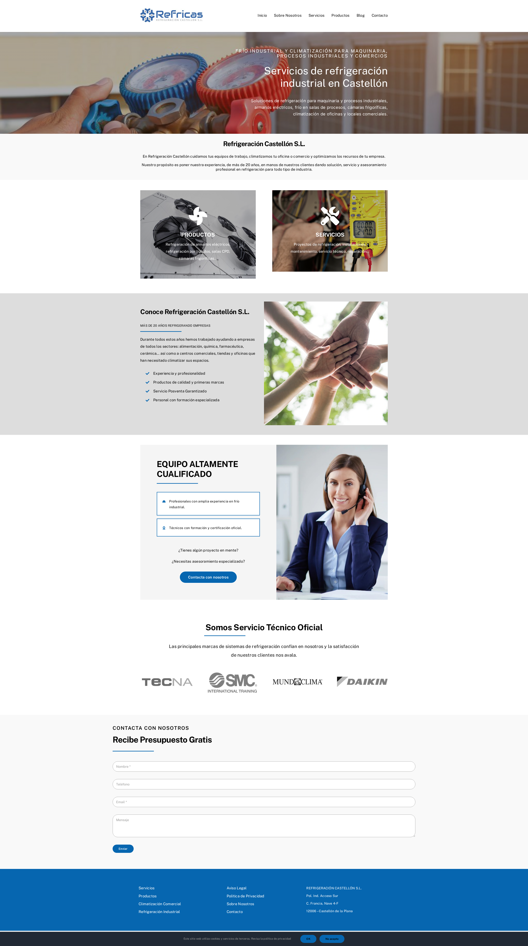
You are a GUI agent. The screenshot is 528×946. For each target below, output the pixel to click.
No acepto (331, 938)
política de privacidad (277, 938)
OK (308, 938)
